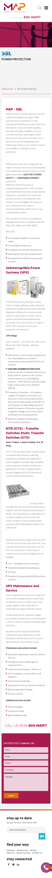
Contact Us (37, 853)
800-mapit (37, 726)
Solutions (11, 850)
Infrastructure (7, 89)
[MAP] (14, 7)
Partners (33, 850)
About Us (11, 853)
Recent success (23, 853)
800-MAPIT (32, 17)
